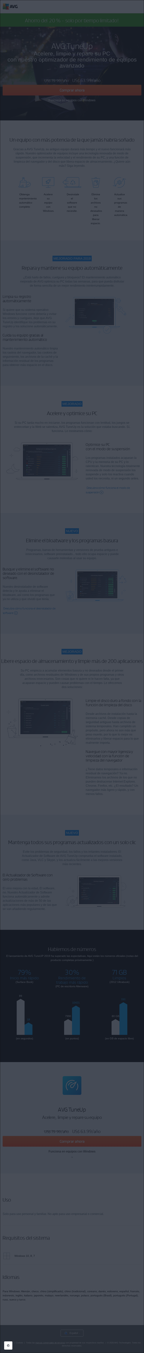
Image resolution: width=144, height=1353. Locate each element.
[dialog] (72, 676)
